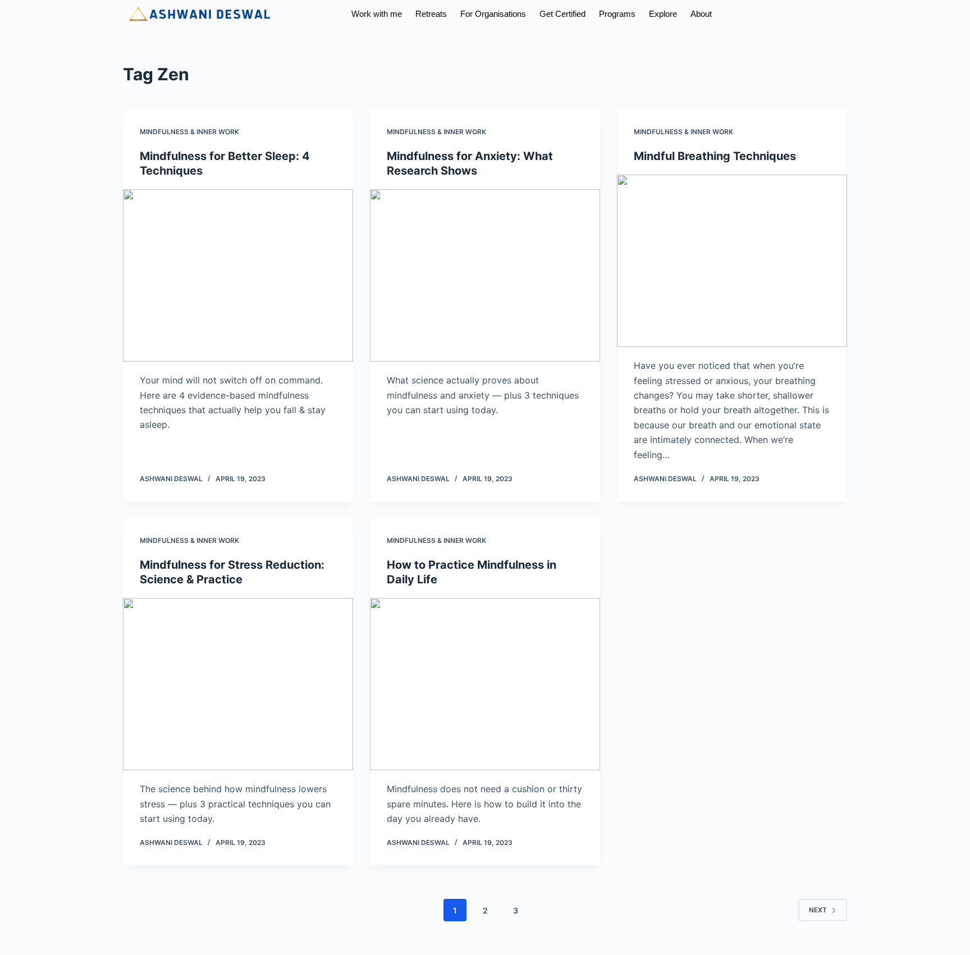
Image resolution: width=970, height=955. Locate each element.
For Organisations (474, 14)
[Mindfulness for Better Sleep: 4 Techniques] (238, 275)
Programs (623, 14)
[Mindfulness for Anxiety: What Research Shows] (485, 275)
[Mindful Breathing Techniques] (732, 261)
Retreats (400, 14)
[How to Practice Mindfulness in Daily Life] (485, 684)
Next (818, 910)
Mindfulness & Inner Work (189, 131)
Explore (681, 14)
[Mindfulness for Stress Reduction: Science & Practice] (238, 684)
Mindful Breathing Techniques (715, 156)
